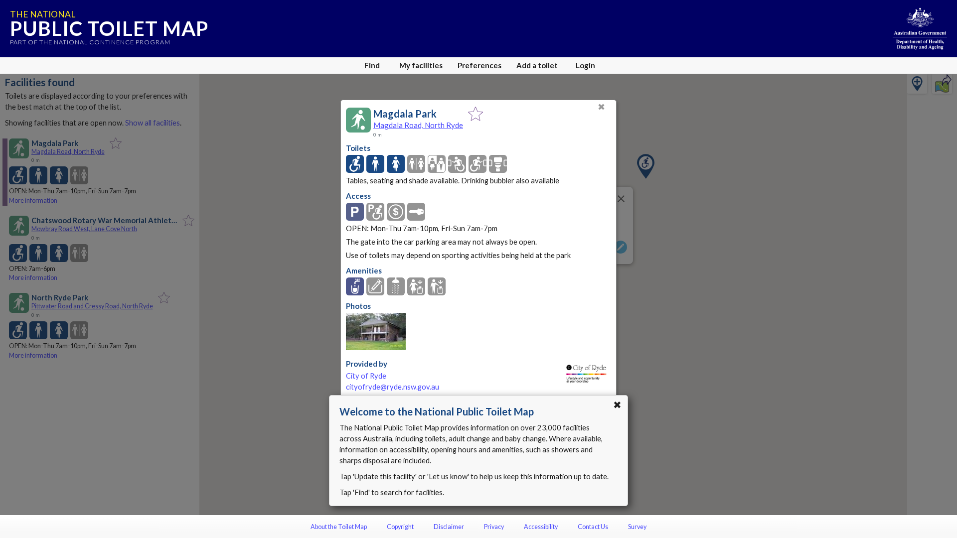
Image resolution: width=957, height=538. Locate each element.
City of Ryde (366, 376)
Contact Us (593, 527)
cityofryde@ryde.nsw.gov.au (392, 387)
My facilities (421, 65)
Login (585, 65)
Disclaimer (449, 527)
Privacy (494, 527)
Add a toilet (537, 65)
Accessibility (541, 527)
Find (372, 65)
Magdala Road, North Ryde (418, 125)
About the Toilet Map (339, 527)
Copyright (400, 527)
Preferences (479, 65)
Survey (637, 527)
